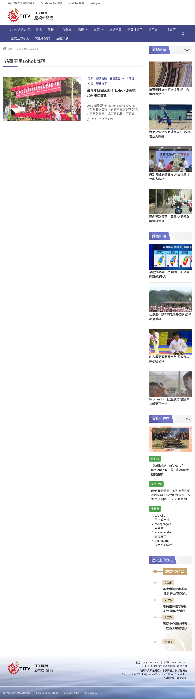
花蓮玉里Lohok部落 (122, 78)
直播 (39, 29)
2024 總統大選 (20, 29)
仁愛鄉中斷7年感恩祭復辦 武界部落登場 (170, 316)
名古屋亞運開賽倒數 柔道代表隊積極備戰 (169, 358)
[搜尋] (183, 34)
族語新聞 (115, 29)
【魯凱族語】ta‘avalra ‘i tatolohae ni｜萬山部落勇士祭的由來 (170, 470)
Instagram (95, 3)
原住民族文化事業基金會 (21, 3)
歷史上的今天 (20, 38)
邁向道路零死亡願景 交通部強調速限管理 (169, 218)
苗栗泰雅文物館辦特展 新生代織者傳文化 (169, 91)
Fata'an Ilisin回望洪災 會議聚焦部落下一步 (169, 401)
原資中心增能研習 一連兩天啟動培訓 (175, 626)
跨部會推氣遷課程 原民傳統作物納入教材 (169, 176)
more (169, 642)
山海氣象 (66, 29)
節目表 (153, 29)
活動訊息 (62, 38)
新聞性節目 (135, 29)
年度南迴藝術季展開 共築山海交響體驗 (175, 591)
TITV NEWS (41, 13)
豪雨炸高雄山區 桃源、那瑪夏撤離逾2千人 (169, 274)
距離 (90, 83)
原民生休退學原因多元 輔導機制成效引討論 (175, 609)
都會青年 (101, 83)
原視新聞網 (43, 18)
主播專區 (170, 29)
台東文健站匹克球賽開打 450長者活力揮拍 (170, 133)
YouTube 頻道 (76, 3)
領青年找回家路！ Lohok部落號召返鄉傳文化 (111, 93)
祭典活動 (101, 78)
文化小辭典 (42, 38)
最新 (51, 29)
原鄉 (90, 78)
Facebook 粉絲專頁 (52, 3)
